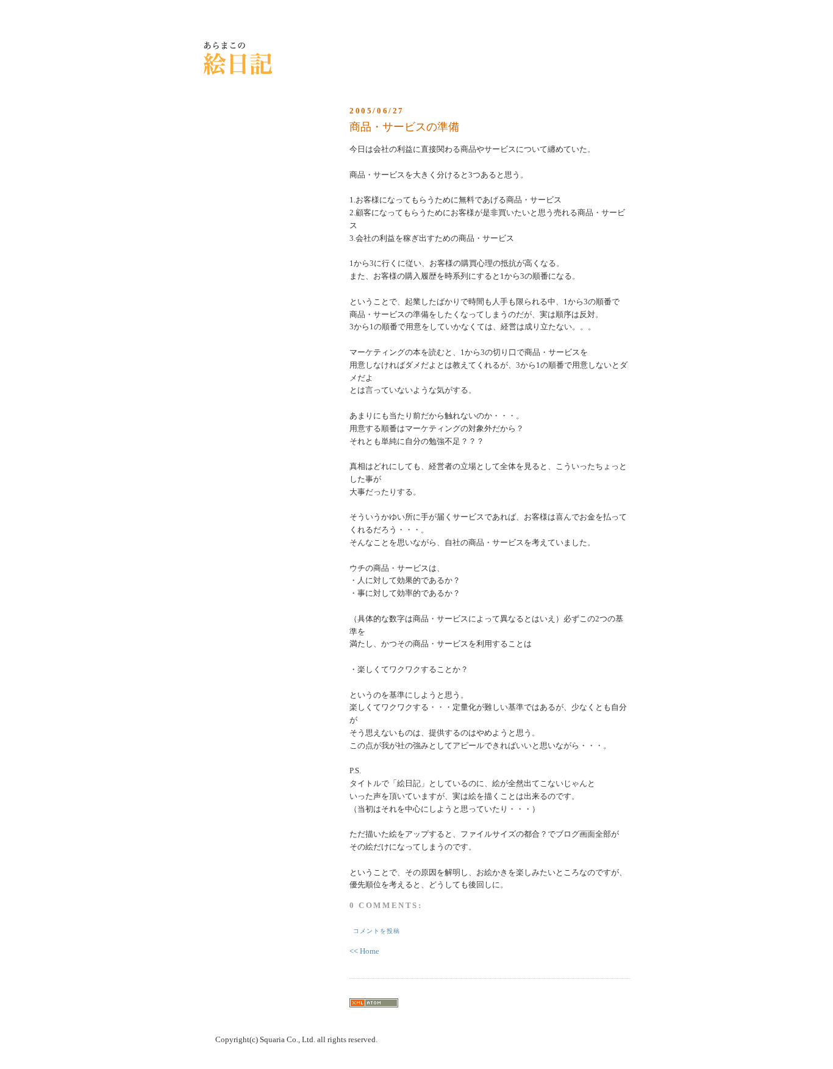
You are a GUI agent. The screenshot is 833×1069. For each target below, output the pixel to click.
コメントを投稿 (376, 931)
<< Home (364, 951)
